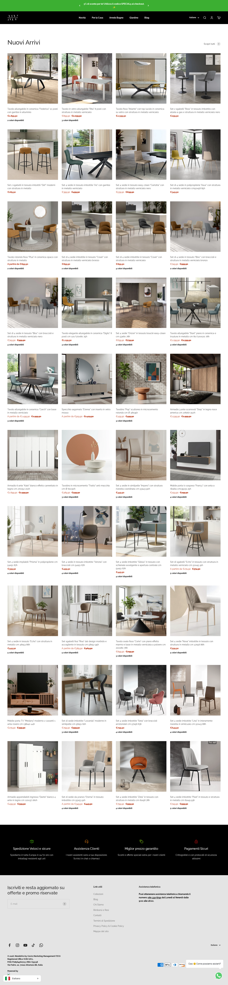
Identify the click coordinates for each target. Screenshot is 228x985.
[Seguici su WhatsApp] (41, 945)
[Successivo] (148, 5)
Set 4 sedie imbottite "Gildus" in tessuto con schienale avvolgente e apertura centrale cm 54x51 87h (138, 565)
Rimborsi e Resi (101, 910)
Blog (146, 17)
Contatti (97, 915)
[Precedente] (79, 5)
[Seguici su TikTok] (33, 945)
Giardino (134, 17)
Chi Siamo (98, 904)
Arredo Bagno (116, 17)
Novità (82, 17)
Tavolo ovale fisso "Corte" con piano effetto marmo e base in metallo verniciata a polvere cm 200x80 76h (141, 644)
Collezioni (98, 894)
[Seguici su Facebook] (9, 945)
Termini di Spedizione (104, 921)
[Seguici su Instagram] (17, 945)
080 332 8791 (154, 897)
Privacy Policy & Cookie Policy (108, 926)
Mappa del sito (101, 931)
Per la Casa (97, 17)
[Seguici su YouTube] (25, 945)
